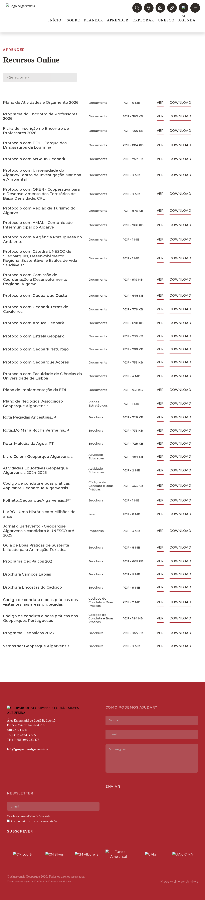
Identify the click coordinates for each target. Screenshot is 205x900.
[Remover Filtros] (48, 77)
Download (180, 103)
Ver (160, 103)
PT (195, 8)
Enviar (113, 786)
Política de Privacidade (39, 816)
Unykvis (192, 881)
